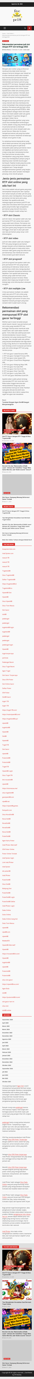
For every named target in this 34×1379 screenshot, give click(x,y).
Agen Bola (5, 989)
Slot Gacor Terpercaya (9, 675)
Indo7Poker (6, 875)
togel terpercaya (8, 654)
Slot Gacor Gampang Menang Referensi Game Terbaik (17, 484)
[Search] (25, 28)
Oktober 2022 (6, 1065)
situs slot (5, 1006)
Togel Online (7, 432)
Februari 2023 (6, 1052)
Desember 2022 (7, 1059)
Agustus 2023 (6, 1039)
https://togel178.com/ (9, 710)
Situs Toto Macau (8, 606)
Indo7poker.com (7, 553)
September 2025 (7, 1019)
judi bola (5, 658)
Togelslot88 (6, 571)
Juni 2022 (5, 1075)
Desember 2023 (7, 1033)
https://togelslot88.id (9, 584)
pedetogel (5, 619)
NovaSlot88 (6, 823)
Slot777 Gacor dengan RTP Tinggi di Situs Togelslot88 (17, 423)
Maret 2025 (6, 1026)
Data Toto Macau (8, 923)
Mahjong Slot (6, 888)
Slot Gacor (5, 610)
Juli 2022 (5, 1072)
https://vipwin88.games (10, 806)
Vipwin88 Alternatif (8, 945)
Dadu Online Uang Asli (9, 919)
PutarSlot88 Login (8, 897)
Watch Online (29, 28)
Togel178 (5, 745)
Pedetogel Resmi (8, 662)
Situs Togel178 (7, 775)
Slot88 (4, 736)
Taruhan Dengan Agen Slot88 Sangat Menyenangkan (15, 402)
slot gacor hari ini (8, 1002)
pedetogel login (7, 645)
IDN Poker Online (8, 849)
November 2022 (7, 1062)
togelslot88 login (8, 627)
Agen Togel (6, 671)
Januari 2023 (6, 1055)
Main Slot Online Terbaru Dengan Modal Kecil (17, 540)
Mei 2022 (5, 1078)
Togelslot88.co (7, 588)
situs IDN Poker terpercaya (17, 1154)
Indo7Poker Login (8, 906)
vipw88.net (6, 801)
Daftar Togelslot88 (8, 580)
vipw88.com (6, 932)
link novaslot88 (7, 780)
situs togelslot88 (8, 793)
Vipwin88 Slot (6, 593)
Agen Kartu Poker (8, 841)
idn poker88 (6, 871)
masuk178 (5, 558)
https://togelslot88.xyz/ (10, 719)
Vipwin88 (5, 597)
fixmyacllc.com (7, 810)
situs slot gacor (7, 980)
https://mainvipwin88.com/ (11, 714)
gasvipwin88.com (8, 797)
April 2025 (5, 1023)
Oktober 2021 (6, 1081)
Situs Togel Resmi (8, 667)
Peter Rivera (7, 49)
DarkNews (28, 1373)
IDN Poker (5, 693)
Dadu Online (6, 910)
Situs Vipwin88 (7, 601)
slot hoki (22, 107)
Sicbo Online (6, 915)
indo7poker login (8, 858)
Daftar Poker (6, 688)
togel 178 (5, 701)
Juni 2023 (5, 1042)
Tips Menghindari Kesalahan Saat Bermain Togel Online (17, 1289)
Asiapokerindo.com (8, 549)
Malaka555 (6, 941)
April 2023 (5, 1046)
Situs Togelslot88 (8, 575)
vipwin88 (5, 723)
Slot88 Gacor (6, 697)
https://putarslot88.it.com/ (11, 997)
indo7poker (6, 867)
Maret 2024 (6, 1029)
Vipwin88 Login (7, 771)
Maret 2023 (6, 1049)
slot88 (4, 614)
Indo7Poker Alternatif (9, 845)
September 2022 (7, 1068)
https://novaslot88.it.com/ (11, 954)
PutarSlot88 (6, 836)
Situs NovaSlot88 (8, 815)
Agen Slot (20, 1086)
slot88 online (6, 1010)
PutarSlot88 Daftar (8, 902)
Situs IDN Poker (7, 680)
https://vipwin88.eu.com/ (10, 984)
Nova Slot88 (6, 819)
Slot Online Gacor (8, 684)
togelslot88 (6, 632)
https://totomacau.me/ (9, 788)
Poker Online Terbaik (9, 854)
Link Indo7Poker (8, 862)
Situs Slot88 (6, 884)
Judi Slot (6, 430)
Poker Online (13, 430)
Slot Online (5, 41)
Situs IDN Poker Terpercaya (17, 1139)
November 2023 (7, 1036)
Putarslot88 (6, 758)
